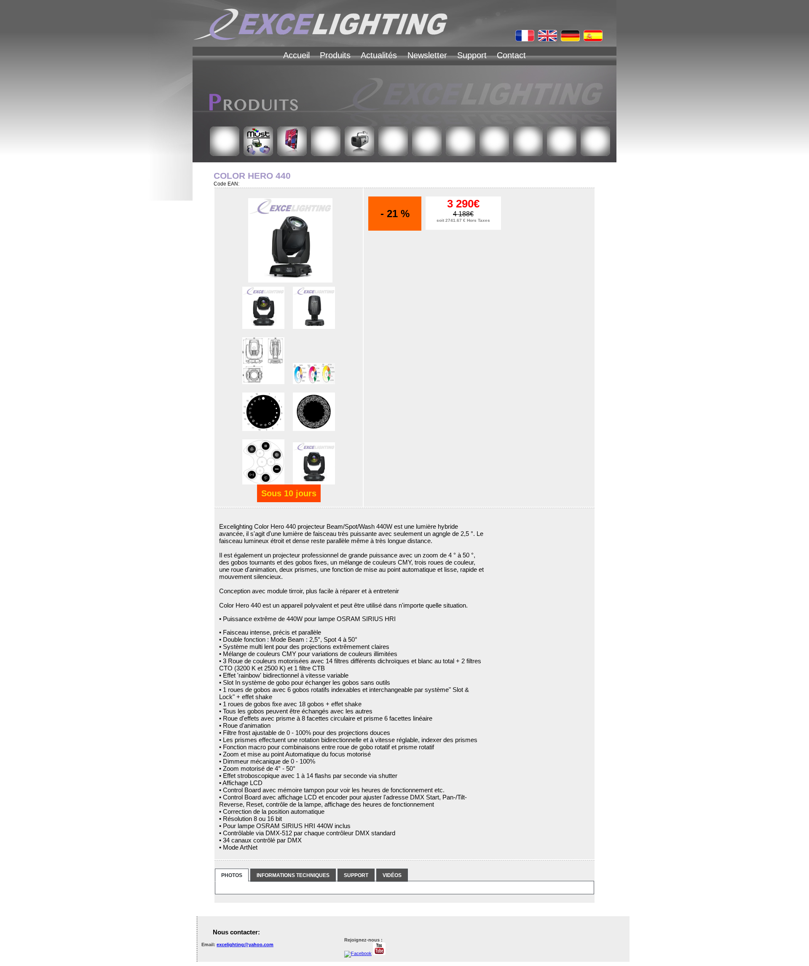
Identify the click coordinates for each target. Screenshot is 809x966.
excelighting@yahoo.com (245, 944)
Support (472, 55)
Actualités (379, 55)
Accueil (296, 55)
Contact (511, 55)
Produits (335, 55)
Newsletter (427, 55)
